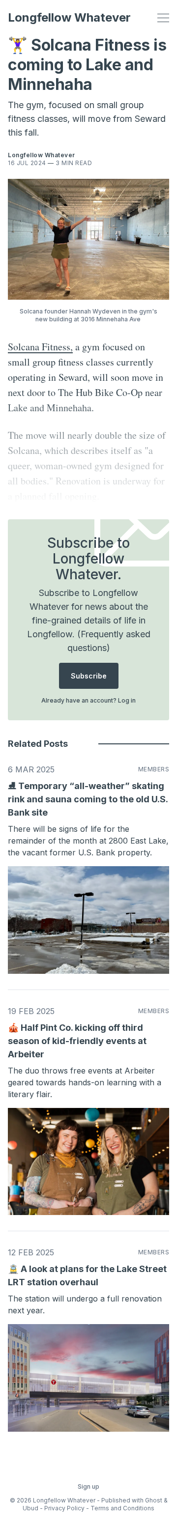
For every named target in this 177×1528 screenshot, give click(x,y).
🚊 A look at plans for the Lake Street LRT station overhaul (87, 1275)
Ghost (153, 1500)
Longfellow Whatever (69, 18)
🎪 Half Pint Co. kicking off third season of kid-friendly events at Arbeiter (77, 1040)
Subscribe (89, 676)
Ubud (30, 1508)
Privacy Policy (64, 1508)
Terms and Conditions (122, 1508)
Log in (127, 700)
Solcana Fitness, (40, 346)
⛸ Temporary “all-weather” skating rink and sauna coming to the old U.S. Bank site (88, 799)
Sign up (88, 1486)
